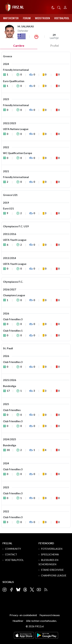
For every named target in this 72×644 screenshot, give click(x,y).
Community (13, 548)
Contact (11, 554)
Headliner (18, 620)
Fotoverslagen (51, 548)
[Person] (65, 7)
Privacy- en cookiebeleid (23, 615)
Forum (27, 18)
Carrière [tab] (18, 45)
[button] (59, 7)
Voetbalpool (61, 18)
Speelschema (50, 554)
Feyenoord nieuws (50, 615)
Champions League (53, 575)
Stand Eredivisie (52, 569)
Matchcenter (11, 18)
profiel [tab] (54, 45)
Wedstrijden (42, 18)
